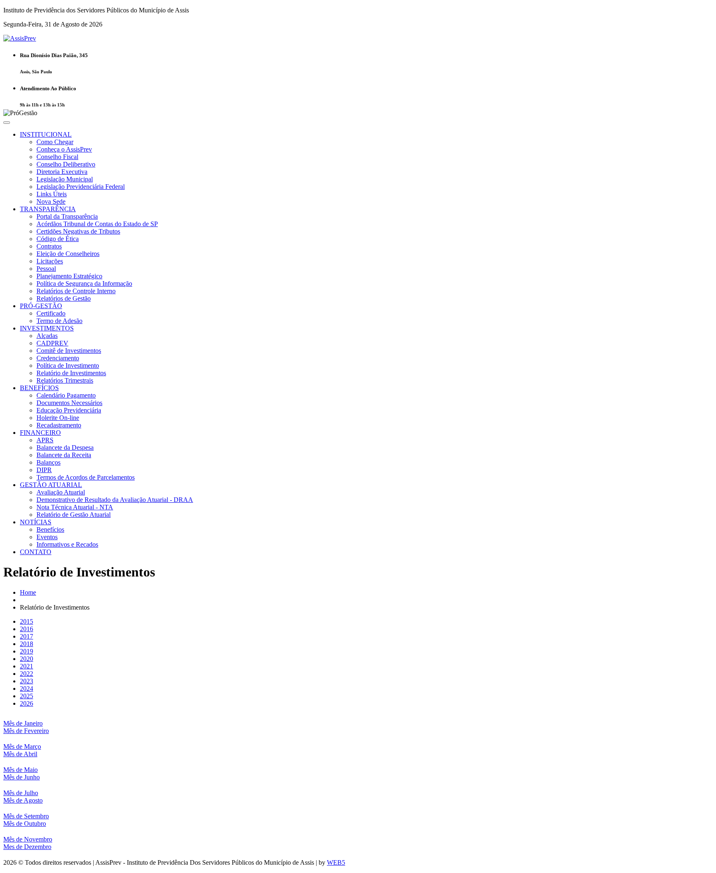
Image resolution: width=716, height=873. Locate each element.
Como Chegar (54, 141)
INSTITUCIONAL (46, 134)
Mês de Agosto (23, 800)
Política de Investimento (67, 365)
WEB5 (336, 862)
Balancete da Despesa (65, 447)
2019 (26, 651)
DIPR (44, 469)
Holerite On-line (57, 417)
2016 (26, 628)
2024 (26, 688)
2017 (26, 636)
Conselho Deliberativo (65, 164)
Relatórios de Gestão (63, 298)
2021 (26, 666)
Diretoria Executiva (61, 171)
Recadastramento (58, 425)
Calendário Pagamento (66, 395)
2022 (26, 673)
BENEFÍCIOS (39, 387)
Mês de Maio (20, 769)
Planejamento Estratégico (69, 276)
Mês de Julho (20, 792)
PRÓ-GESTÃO (41, 305)
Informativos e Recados (67, 544)
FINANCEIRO (40, 432)
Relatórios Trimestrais (64, 380)
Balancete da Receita (63, 454)
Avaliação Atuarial (60, 492)
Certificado (50, 313)
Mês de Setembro (26, 816)
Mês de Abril (20, 753)
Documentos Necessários (69, 402)
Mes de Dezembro (27, 846)
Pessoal (46, 268)
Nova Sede (50, 201)
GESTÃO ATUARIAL (51, 484)
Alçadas (47, 335)
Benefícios (50, 529)
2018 (26, 643)
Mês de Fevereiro (26, 730)
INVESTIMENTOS (47, 328)
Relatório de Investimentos (71, 372)
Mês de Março (22, 746)
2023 (26, 681)
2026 (26, 703)
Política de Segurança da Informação (84, 283)
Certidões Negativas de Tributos (78, 231)
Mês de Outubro (24, 823)
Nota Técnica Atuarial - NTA (74, 507)
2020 (26, 658)
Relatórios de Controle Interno (76, 290)
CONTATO (35, 551)
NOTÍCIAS (35, 522)
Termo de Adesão (59, 320)
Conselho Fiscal (57, 156)
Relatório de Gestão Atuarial (73, 514)
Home (28, 592)
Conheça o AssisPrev (64, 149)
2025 (26, 695)
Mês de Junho (21, 777)
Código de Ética (57, 238)
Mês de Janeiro (23, 723)
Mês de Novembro (27, 839)
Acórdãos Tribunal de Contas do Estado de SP (97, 223)
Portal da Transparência (67, 216)
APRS (44, 440)
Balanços (48, 462)
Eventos (47, 536)
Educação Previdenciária (68, 410)
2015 (26, 621)
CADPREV (52, 343)
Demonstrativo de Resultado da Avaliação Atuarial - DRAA (114, 499)
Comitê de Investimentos (68, 350)
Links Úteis (51, 194)
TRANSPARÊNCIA (48, 208)
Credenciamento (57, 358)
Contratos (49, 246)
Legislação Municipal (64, 179)
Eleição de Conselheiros (67, 253)
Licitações (49, 261)
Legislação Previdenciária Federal (80, 186)
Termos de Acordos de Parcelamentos (85, 477)
